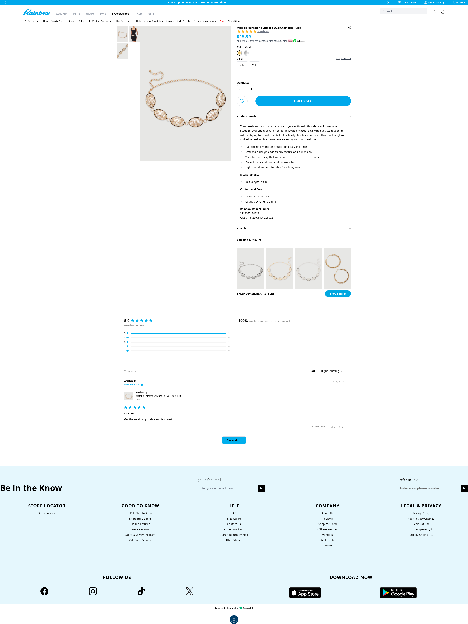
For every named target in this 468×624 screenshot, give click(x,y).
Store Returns (140, 529)
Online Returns (140, 524)
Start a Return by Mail (234, 534)
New (45, 21)
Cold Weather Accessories (99, 21)
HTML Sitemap (234, 540)
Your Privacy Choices (421, 518)
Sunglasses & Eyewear (205, 21)
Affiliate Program (328, 529)
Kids (103, 14)
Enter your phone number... (421, 488)
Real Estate (327, 540)
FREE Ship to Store (140, 513)
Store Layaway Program (140, 534)
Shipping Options (140, 518)
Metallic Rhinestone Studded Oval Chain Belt (158, 397)
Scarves (170, 21)
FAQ (234, 513)
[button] (425, 11)
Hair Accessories (124, 21)
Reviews (327, 518)
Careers (328, 545)
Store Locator (46, 513)
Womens (61, 14)
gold (244, 47)
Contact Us (234, 524)
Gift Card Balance (140, 540)
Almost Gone (234, 21)
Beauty (72, 21)
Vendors (327, 534)
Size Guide (234, 518)
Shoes (90, 14)
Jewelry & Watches (153, 21)
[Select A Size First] (242, 101)
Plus (76, 14)
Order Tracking (234, 529)
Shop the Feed (327, 524)
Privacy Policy (421, 513)
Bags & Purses (58, 21)
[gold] (239, 53)
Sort (313, 371)
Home (138, 14)
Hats (138, 21)
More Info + (218, 2)
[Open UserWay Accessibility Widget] (234, 619)
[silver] (246, 53)
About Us (327, 513)
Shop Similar (338, 293)
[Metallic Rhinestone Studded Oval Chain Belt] (349, 27)
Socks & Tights (184, 21)
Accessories (120, 14)
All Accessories (32, 21)
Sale (151, 14)
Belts (81, 21)
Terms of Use (421, 524)
